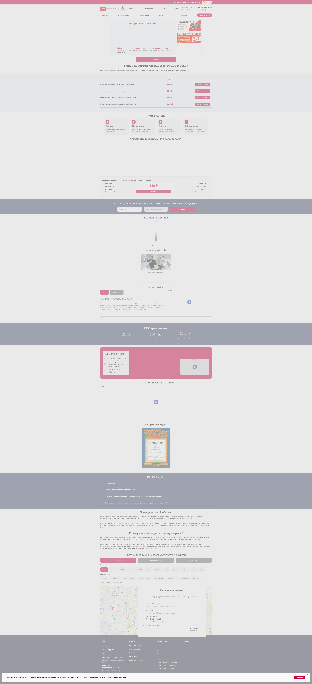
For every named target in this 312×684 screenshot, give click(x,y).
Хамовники (106, 582)
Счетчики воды (134, 649)
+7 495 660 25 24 (205, 7)
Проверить (182, 209)
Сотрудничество (148, 8)
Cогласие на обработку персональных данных (111, 672)
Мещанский (159, 578)
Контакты (176, 8)
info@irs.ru (150, 610)
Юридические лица (136, 660)
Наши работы (188, 645)
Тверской (196, 578)
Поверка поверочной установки (165, 668)
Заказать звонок (204, 15)
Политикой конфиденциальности (117, 677)
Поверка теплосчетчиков (163, 645)
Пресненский (172, 578)
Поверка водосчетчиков (163, 648)
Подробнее (156, 246)
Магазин (162, 15)
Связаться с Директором (112, 658)
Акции (163, 8)
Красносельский (145, 578)
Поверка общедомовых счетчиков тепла (167, 665)
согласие (72, 677)
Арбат (104, 578)
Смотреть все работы (156, 287)
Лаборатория (123, 15)
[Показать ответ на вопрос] (102, 483)
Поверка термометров (163, 656)
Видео (187, 641)
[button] (189, 302)
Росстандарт (181, 15)
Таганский (185, 578)
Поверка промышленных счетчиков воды (168, 662)
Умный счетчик (134, 653)
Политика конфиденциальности (110, 666)
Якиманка (118, 582)
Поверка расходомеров (163, 653)
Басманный (114, 578)
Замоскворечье (129, 578)
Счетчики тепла (135, 645)
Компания (132, 8)
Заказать (156, 59)
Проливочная (160, 651)
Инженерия (144, 15)
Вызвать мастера (202, 84)
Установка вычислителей (163, 659)
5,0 (210, 2)
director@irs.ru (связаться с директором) (161, 613)
